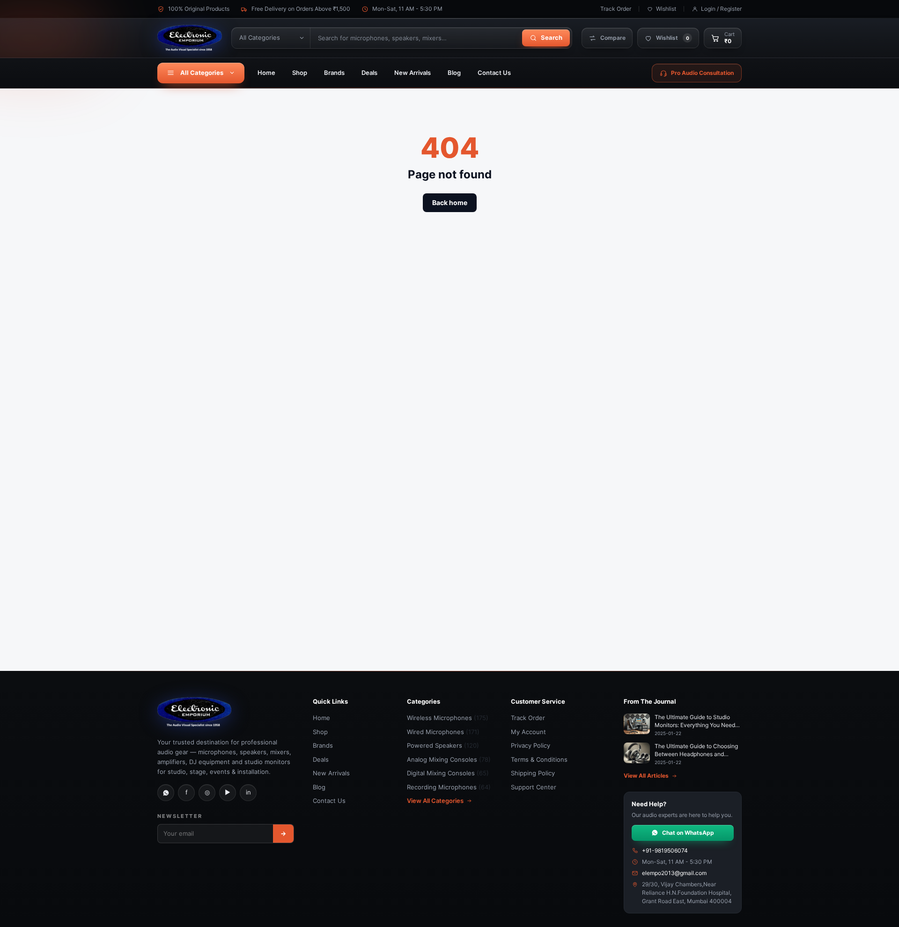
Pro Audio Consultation (702, 72)
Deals (369, 72)
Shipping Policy (533, 773)
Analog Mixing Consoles (449, 759)
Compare (613, 37)
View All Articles (646, 775)
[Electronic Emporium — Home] (189, 38)
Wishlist (666, 8)
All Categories (201, 72)
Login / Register (721, 8)
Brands (334, 72)
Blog (454, 72)
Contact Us (494, 72)
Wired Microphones (443, 732)
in (248, 792)
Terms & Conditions (539, 759)
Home (266, 72)
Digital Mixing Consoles (448, 773)
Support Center (533, 787)
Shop (299, 72)
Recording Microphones (449, 787)
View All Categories (435, 800)
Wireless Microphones (447, 717)
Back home (449, 202)
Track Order (615, 8)
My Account (528, 732)
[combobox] (415, 38)
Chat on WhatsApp (688, 832)
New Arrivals (412, 72)
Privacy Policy (530, 745)
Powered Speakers (443, 745)
